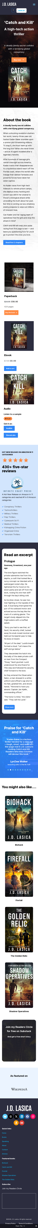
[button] (34, 4)
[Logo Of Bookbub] (21, 1122)
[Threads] (10, 1116)
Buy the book (10, 312)
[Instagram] (32, 1116)
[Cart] (13, 10)
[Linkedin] (21, 1116)
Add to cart (10, 368)
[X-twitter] (16, 1116)
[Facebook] (27, 1116)
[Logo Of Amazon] (16, 1122)
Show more (9, 707)
